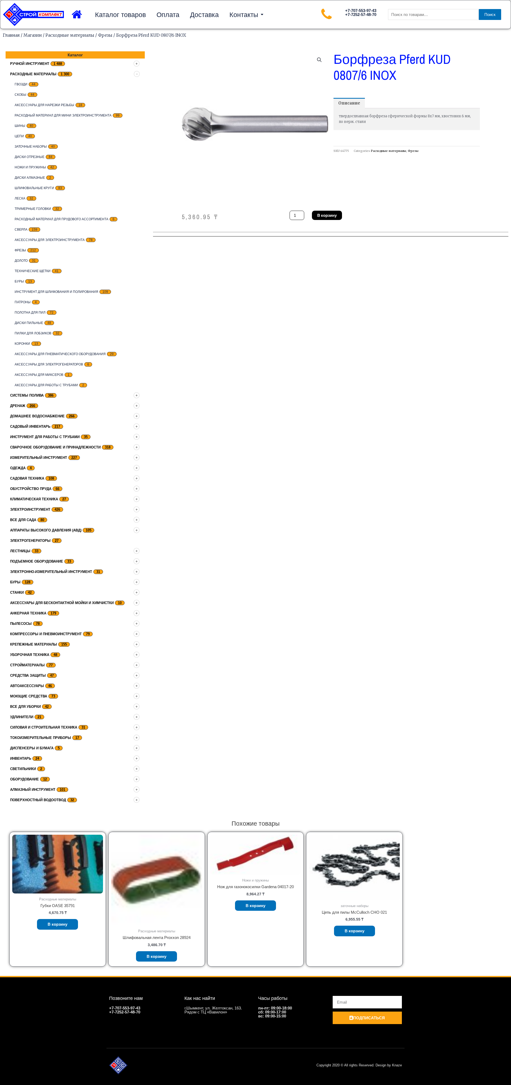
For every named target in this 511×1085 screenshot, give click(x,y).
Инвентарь (20, 758)
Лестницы (20, 551)
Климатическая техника (34, 499)
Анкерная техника (28, 613)
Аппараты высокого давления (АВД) (45, 530)
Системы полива (27, 395)
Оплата (167, 14)
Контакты (243, 14)
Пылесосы (21, 624)
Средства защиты (28, 675)
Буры (19, 281)
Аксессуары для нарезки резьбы (44, 105)
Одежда (18, 468)
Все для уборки (25, 707)
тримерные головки (33, 209)
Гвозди (21, 84)
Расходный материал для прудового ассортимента (61, 219)
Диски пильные (29, 323)
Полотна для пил (30, 312)
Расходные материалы (70, 35)
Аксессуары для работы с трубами (46, 385)
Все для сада (23, 520)
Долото (21, 261)
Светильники (23, 769)
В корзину (327, 215)
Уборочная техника (29, 655)
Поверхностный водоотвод (38, 800)
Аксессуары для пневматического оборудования (60, 354)
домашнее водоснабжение (37, 416)
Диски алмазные (30, 178)
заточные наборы (31, 146)
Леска (20, 198)
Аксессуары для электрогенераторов (49, 364)
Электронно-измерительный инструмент (51, 572)
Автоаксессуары (27, 686)
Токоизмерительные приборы (40, 738)
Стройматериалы (27, 665)
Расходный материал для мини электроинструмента (63, 115)
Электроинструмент (30, 510)
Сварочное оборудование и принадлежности (55, 447)
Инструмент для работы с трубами (45, 437)
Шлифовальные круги (34, 188)
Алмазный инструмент (32, 790)
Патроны (23, 302)
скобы (20, 95)
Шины (20, 126)
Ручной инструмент (29, 64)
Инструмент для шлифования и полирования (56, 292)
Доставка (204, 14)
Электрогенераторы (30, 541)
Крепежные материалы (33, 644)
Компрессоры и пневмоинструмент (46, 634)
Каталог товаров (120, 14)
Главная (11, 35)
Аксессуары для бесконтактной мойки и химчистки (62, 603)
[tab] (349, 103)
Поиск (490, 14)
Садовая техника (27, 478)
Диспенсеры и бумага (31, 748)
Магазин (32, 35)
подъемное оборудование (36, 561)
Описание (349, 103)
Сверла (21, 229)
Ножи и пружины (30, 167)
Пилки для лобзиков (33, 333)
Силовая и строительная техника (43, 727)
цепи (19, 136)
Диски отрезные (29, 157)
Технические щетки (33, 271)
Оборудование (24, 779)
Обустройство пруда (30, 489)
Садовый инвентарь (30, 427)
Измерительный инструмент (38, 458)
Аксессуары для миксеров (39, 375)
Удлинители (21, 717)
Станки (17, 593)
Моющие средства (28, 696)
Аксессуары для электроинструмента (50, 240)
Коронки (22, 344)
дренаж (17, 406)
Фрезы (105, 35)
